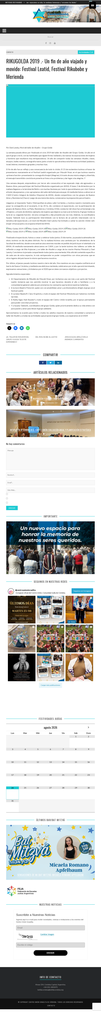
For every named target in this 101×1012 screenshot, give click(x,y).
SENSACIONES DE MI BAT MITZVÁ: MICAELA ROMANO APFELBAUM (50, 875)
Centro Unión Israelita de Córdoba (42, 1002)
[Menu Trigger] (92, 5)
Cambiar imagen (47, 934)
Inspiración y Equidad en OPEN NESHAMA (50, 398)
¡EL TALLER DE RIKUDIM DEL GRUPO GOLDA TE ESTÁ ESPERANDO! (17, 339)
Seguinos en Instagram (82, 591)
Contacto (51, 1005)
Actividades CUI (86, 52)
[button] (21, 610)
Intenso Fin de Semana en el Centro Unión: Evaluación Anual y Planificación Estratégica (50, 430)
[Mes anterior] (12, 727)
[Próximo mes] (88, 727)
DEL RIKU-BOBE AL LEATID (46, 337)
